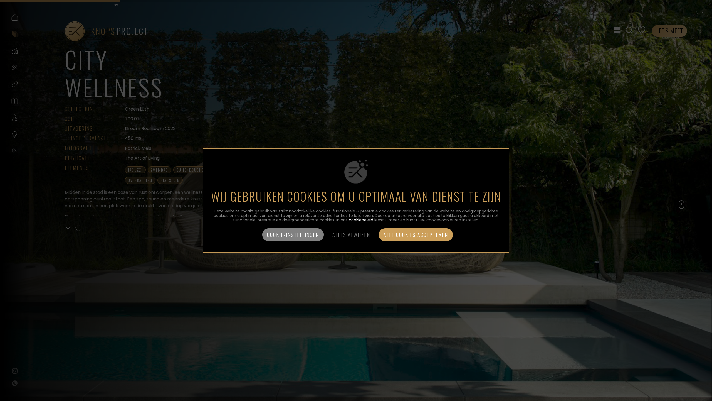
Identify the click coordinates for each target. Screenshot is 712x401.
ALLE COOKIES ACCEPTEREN (416, 234)
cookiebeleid (361, 220)
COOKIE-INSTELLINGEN (293, 234)
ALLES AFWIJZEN (351, 234)
